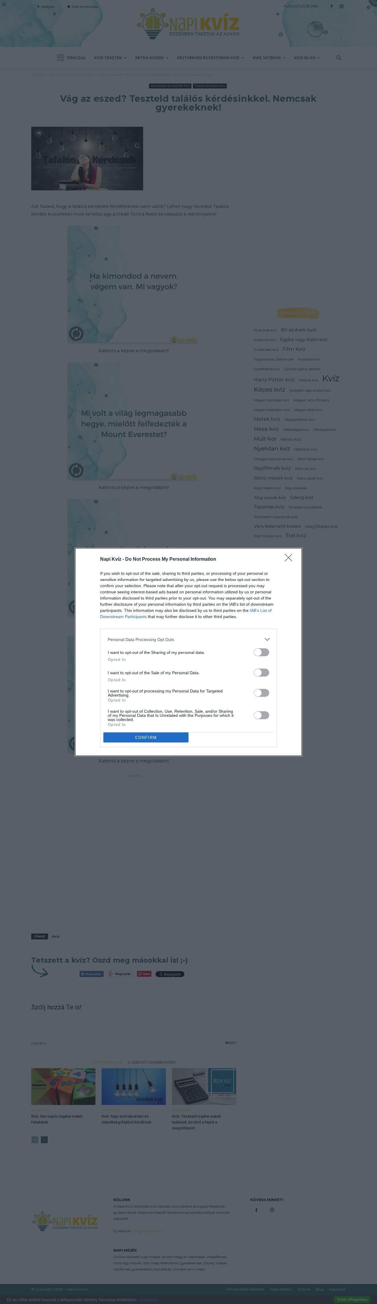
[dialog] (188, 652)
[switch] (261, 652)
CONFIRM (146, 737)
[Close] (290, 559)
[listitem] (188, 639)
